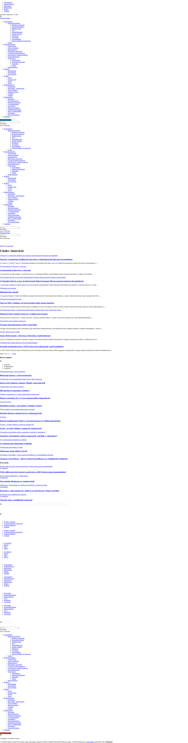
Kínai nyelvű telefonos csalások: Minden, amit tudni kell (22, 383)
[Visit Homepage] (5, 18)
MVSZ (6, 545)
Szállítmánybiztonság (14, 109)
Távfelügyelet (12, 46)
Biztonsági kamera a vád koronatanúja (16, 375)
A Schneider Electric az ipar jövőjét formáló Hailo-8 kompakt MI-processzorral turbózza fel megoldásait (41, 281)
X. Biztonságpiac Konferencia (13, 523)
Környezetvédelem (13, 108)
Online (14, 65)
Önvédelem (11, 113)
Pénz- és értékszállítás (14, 111)
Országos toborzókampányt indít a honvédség (18, 325)
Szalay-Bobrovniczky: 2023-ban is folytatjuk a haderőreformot (25, 336)
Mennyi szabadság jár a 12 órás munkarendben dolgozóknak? (25, 398)
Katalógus (7, 116)
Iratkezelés (15, 64)
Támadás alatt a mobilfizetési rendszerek (16, 500)
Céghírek (11, 94)
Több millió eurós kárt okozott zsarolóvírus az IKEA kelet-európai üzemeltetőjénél (33, 472)
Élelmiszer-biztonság (14, 102)
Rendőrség (15, 35)
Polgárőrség (11, 87)
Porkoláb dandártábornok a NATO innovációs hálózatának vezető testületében (32, 347)
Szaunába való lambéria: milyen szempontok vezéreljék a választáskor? (28, 436)
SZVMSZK (7, 543)
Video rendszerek (13, 48)
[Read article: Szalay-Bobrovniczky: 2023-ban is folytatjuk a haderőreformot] (94, 332)
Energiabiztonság (13, 101)
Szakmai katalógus (9, 525)
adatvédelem (90, 742)
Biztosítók (11, 99)
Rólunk (6, 9)
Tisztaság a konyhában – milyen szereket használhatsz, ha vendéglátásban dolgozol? (34, 459)
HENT (6, 548)
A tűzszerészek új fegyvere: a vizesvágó (15, 270)
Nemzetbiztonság (17, 32)
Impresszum (7, 6)
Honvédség (7, 593)
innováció (10, 246)
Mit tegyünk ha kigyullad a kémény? (15, 391)
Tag (5, 246)
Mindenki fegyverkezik (9, 292)
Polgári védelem (17, 34)
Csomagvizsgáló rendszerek (16, 53)
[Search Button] (19, 122)
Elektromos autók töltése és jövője (13, 451)
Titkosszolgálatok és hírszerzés (21, 41)
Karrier (10, 43)
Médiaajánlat (8, 8)
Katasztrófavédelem (18, 27)
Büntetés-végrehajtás (18, 25)
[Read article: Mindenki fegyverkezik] (94, 288)
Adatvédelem (8, 2)
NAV (13, 30)
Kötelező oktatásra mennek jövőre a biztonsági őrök (21, 413)
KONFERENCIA (5, 120)
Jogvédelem (11, 106)
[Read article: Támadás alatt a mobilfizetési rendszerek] (94, 494)
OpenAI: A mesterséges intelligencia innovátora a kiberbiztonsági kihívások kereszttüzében (36, 259)
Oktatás (10, 95)
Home (2, 246)
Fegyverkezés (12, 74)
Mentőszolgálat (16, 28)
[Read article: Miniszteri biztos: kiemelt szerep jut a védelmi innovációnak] (94, 310)
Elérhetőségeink (9, 4)
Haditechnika (12, 71)
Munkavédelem (12, 67)
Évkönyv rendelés (9, 522)
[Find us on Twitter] (1, 16)
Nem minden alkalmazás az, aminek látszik (17, 481)
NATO (10, 81)
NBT (5, 547)
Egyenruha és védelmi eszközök (18, 55)
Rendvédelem (8, 21)
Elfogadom (109, 742)
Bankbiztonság (12, 50)
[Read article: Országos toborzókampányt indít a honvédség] (94, 321)
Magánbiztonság (9, 85)
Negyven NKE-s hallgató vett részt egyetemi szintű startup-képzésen (27, 303)
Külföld (6, 76)
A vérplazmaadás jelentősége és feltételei (16, 444)
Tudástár (6, 11)
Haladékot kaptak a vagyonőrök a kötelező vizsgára (21, 406)
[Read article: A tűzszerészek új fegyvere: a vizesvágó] (94, 266)
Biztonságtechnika (9, 44)
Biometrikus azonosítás (15, 51)
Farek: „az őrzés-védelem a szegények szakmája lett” (21, 428)
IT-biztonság (12, 58)
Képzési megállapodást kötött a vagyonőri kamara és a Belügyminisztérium (30, 421)
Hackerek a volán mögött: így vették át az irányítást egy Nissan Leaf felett (29, 491)
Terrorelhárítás (16, 39)
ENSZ (10, 78)
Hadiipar (6, 69)
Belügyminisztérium (14, 23)
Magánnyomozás (13, 92)
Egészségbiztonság (13, 57)
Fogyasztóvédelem (13, 115)
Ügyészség (15, 37)
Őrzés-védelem (12, 90)
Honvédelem (12, 72)
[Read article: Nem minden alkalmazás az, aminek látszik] (94, 476)
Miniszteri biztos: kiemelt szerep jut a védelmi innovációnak (24, 314)
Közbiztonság (8, 97)
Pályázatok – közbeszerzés (16, 88)
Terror (10, 83)
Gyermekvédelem (13, 104)
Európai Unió (12, 79)
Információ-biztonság (18, 62)
